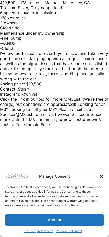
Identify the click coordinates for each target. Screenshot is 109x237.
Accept (54, 219)
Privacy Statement (69, 231)
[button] (101, 176)
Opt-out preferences (38, 231)
